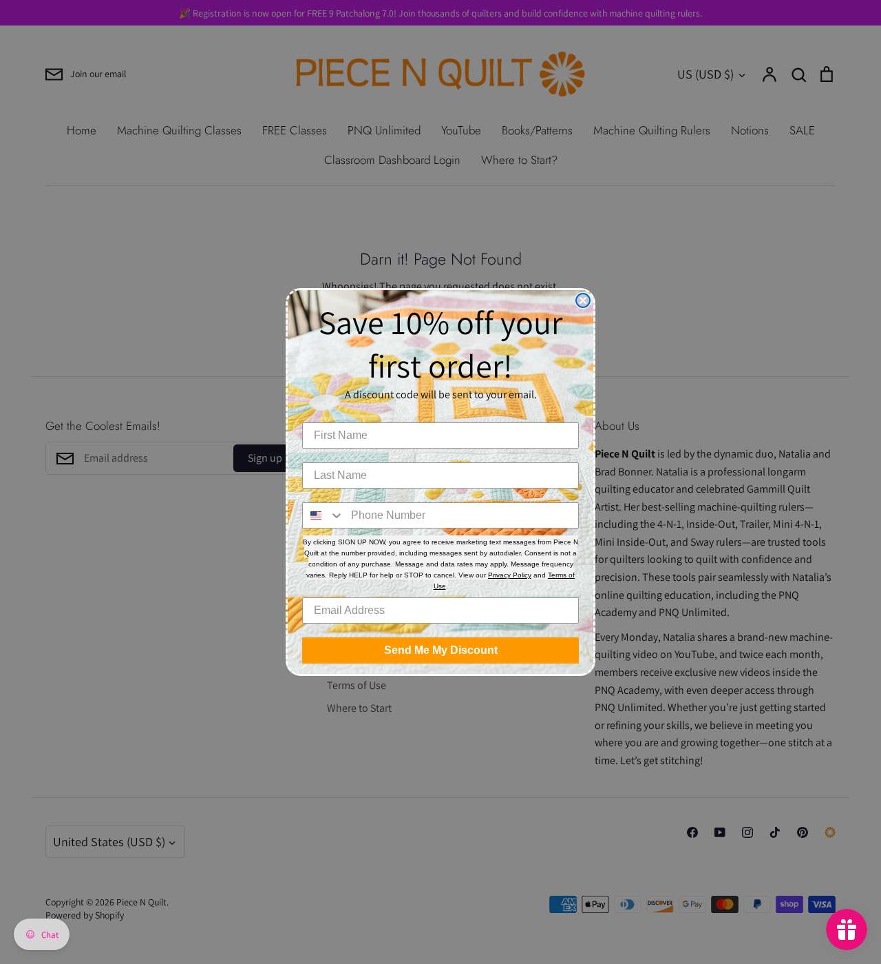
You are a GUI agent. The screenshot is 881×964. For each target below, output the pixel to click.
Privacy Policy (509, 575)
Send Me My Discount (441, 650)
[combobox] (323, 515)
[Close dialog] (583, 300)
